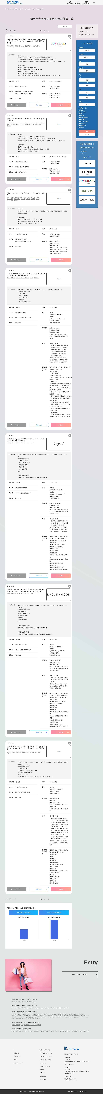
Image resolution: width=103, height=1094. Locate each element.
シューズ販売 (57, 1014)
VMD (72, 1015)
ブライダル (29, 1018)
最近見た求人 (78, 4)
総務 (88, 1015)
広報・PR (16, 1017)
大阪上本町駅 (25, 167)
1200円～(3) (60, 1007)
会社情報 (42, 1069)
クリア (87, 135)
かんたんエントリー (19, 1063)
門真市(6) (57, 1031)
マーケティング (22, 1017)
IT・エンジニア (44, 1017)
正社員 (22, 1024)
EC (39, 1017)
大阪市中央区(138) (23, 1031)
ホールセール (83, 1015)
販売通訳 (45, 1015)
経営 (32, 1017)
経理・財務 (28, 1017)
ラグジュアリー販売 (16, 1014)
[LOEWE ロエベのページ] (87, 163)
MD (70, 1015)
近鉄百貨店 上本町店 (20, 172)
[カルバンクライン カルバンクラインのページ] (87, 200)
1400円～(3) (49, 1007)
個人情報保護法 (22, 1091)
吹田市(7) (53, 1031)
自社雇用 (39, 1024)
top (14, 1050)
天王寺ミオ (18, 99)
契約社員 (26, 1024)
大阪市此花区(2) (86, 1031)
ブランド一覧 (17, 1056)
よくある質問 (43, 1076)
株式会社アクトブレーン (71, 1054)
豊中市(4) (62, 1031)
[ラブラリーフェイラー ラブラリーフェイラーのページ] (87, 182)
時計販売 (62, 1014)
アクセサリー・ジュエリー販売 (33, 1014)
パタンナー (66, 1015)
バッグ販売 (51, 1014)
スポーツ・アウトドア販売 (70, 1014)
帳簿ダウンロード (45, 1066)
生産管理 (76, 1015)
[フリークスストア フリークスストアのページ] (87, 191)
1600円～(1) (37, 1007)
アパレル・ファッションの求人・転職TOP (14, 9)
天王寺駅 (30, 91)
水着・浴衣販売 (25, 1015)
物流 (75, 1017)
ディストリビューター (52, 1017)
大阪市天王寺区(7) (46, 1031)
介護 (33, 1018)
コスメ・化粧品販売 (44, 1014)
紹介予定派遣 (17, 1024)
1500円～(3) (43, 1007)
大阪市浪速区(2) (74, 1031)
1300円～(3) (55, 1007)
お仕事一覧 (27, 9)
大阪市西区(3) (67, 1031)
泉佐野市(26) (30, 1031)
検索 (87, 131)
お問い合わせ (43, 1079)
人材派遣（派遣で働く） (46, 1056)
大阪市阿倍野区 (82, 152)
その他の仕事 (37, 1018)
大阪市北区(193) (15, 1031)
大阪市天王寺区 (41, 9)
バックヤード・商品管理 (53, 1015)
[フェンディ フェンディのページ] (87, 173)
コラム (15, 1059)
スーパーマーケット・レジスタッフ (19, 1018)
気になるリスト (86, 4)
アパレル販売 (23, 1014)
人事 (13, 1017)
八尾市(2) (80, 1031)
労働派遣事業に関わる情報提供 (36, 1091)
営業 (79, 1015)
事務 (35, 1017)
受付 (37, 1017)
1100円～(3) (66, 1007)
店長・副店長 (40, 1015)
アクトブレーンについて (46, 1053)
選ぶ (87, 64)
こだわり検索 (70, 4)
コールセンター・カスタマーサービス (65, 1017)
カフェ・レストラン (80, 1017)
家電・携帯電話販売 (33, 1015)
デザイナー (61, 1015)
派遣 (13, 1024)
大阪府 (33, 9)
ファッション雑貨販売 (16, 1015)
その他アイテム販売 (80, 1014)
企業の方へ (42, 1073)
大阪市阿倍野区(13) (38, 1031)
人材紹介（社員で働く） (46, 1059)
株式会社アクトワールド (70, 1080)
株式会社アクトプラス (70, 1078)
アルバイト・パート (32, 1024)
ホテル (86, 1017)
